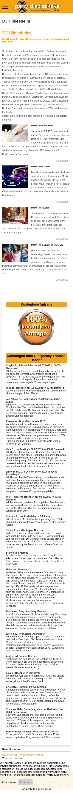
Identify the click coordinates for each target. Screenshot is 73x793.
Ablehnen (25, 782)
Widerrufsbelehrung (31, 754)
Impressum (44, 788)
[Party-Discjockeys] (37, 7)
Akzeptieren (9, 782)
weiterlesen (62, 160)
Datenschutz (9, 754)
